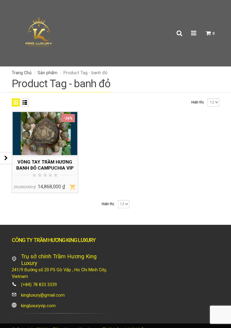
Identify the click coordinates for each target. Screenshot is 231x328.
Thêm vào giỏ (72, 187)
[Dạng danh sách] (25, 102)
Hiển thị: (198, 102)
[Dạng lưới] (16, 102)
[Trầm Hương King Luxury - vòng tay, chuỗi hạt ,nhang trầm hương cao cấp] (39, 33)
